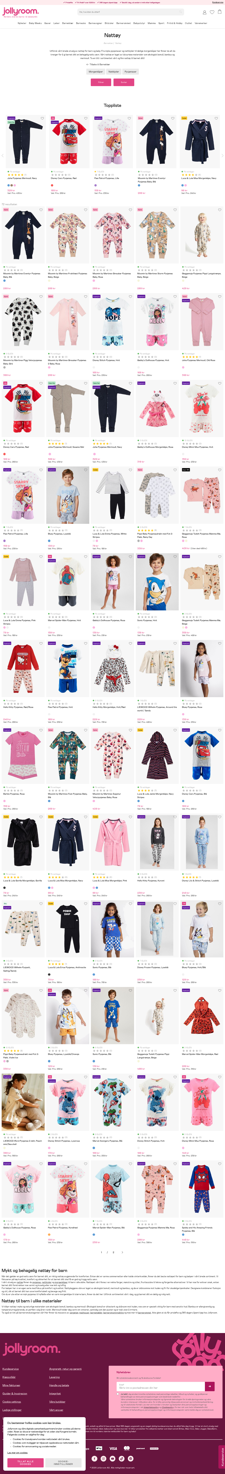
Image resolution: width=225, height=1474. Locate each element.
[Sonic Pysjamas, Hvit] (138, 627)
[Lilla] (95, 185)
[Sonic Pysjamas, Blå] (94, 974)
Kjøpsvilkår (9, 1377)
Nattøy (118, 43)
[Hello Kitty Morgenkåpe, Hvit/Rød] (94, 714)
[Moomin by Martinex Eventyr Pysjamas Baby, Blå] (4, 280)
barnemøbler (96, 1312)
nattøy (20, 1282)
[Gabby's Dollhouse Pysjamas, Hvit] (138, 367)
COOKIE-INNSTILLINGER (63, 1462)
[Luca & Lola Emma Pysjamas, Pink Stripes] (97, 541)
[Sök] (180, 11)
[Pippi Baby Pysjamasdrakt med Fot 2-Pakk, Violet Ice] (141, 541)
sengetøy (74, 1312)
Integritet (55, 1393)
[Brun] (11, 185)
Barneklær (108, 43)
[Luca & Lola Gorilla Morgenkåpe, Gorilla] (4, 888)
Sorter (124, 82)
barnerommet (144, 1312)
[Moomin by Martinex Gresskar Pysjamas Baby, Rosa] (94, 280)
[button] (212, 12)
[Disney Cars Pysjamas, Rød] (4, 454)
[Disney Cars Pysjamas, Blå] (183, 801)
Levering (54, 1377)
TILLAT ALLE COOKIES (25, 1462)
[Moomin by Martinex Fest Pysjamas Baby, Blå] (49, 801)
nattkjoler (47, 1282)
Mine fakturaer (11, 1385)
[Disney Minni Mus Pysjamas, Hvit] (183, 454)
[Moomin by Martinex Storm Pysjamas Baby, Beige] (138, 280)
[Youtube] (112, 1459)
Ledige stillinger (12, 1410)
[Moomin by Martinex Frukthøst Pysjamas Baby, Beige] (49, 280)
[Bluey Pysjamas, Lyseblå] (49, 541)
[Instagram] (103, 1459)
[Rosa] (15, 185)
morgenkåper (61, 1282)
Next (222, 155)
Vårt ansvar (56, 1410)
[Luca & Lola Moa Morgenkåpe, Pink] (52, 888)
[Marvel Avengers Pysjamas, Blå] (94, 1148)
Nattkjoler (114, 71)
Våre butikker (57, 1402)
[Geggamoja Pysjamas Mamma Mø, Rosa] (138, 1234)
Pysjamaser (130, 71)
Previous (2, 155)
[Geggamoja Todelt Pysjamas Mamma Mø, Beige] (186, 541)
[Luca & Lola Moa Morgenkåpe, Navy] (49, 888)
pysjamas (36, 1282)
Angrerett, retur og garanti (65, 1369)
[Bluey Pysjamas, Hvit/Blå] (183, 974)
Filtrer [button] (101, 82)
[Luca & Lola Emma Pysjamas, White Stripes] (94, 541)
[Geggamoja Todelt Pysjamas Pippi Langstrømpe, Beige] (138, 1061)
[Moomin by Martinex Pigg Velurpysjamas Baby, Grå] (4, 367)
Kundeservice (217, 2)
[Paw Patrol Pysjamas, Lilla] (4, 541)
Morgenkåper (96, 71)
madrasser (84, 1312)
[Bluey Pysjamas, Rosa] (183, 714)
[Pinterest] (131, 1459)
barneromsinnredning (113, 1312)
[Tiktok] (122, 1459)
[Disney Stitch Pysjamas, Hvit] (94, 367)
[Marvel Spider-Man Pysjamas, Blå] (94, 1234)
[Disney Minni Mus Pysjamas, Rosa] (183, 1148)
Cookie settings (11, 1402)
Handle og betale (59, 1385)
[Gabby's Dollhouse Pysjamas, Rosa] (94, 627)
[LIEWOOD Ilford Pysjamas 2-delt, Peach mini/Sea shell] (4, 1148)
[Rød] (52, 185)
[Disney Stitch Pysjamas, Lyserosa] (49, 1148)
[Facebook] (94, 1459)
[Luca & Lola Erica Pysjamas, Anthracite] (49, 974)
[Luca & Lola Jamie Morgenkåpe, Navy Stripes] (138, 801)
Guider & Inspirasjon (14, 1393)
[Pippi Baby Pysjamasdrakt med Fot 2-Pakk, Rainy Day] (138, 541)
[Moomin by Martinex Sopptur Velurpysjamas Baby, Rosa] (94, 801)
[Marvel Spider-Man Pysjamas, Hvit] (49, 627)
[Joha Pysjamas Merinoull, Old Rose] (183, 367)
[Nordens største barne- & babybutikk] (20, 10)
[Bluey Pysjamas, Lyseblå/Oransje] (49, 1061)
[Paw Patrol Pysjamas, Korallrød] (49, 1234)
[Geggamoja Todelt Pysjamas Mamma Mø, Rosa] (183, 541)
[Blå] (8, 185)
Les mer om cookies (17, 1452)
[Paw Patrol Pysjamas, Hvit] (49, 714)
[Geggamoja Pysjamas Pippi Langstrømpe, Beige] (183, 280)
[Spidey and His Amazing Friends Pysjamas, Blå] (183, 1234)
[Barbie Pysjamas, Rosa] (4, 801)
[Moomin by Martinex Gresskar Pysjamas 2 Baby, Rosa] (49, 367)
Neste (122, 1252)
